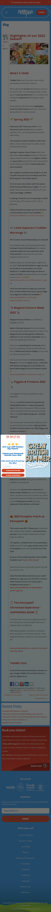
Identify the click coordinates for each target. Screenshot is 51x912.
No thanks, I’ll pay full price (13, 475)
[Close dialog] (48, 436)
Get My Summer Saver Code (13, 470)
